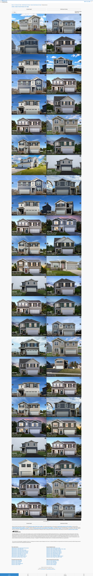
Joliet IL (21, 529)
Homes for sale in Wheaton (51, 561)
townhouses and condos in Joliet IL (18, 527)
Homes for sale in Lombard (51, 563)
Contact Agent (29, 9)
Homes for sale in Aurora (16, 562)
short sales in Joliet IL (58, 528)
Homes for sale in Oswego (51, 564)
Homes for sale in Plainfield (17, 561)
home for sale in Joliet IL (48, 527)
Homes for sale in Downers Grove (52, 560)
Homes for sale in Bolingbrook (17, 563)
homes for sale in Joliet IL (73, 529)
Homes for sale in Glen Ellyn (51, 562)
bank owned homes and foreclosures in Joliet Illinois (43, 528)
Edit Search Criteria (64, 9)
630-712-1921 (87, 1)
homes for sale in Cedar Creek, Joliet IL (36, 526)
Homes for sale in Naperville (17, 560)
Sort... (15, 12)
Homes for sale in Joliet (16, 564)
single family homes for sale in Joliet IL (65, 526)
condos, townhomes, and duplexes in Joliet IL (20, 528)
